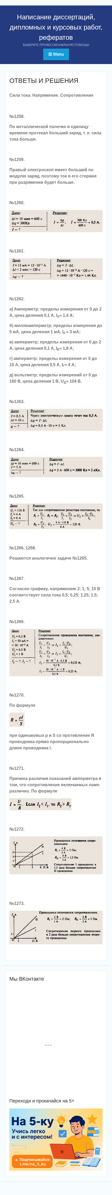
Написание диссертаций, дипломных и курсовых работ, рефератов (56, 27)
